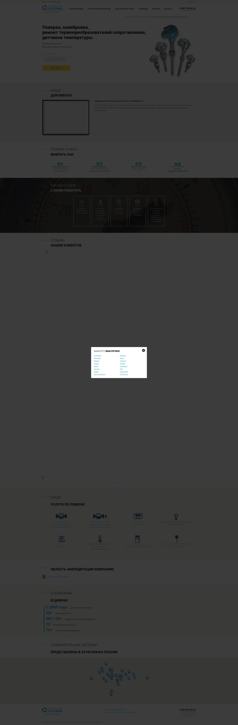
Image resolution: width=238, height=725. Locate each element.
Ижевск (96, 361)
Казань (96, 363)
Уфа (121, 369)
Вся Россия (124, 374)
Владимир (97, 358)
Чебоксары (124, 372)
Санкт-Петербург (99, 374)
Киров (96, 366)
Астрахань (97, 355)
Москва (96, 369)
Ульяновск (123, 366)
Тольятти (123, 361)
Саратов (123, 355)
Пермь (96, 372)
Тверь (122, 358)
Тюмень (122, 363)
